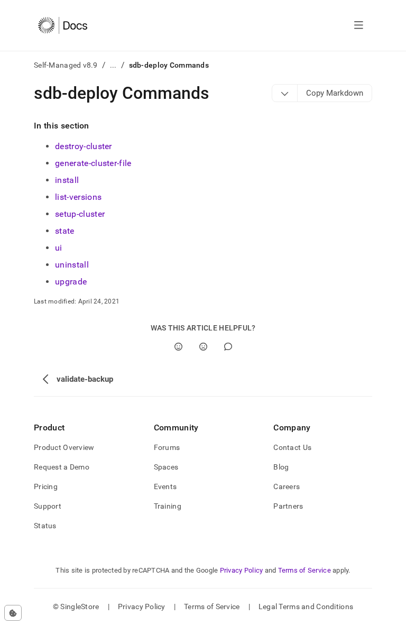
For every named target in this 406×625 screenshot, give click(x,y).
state (65, 231)
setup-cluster (80, 214)
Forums (167, 447)
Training (167, 506)
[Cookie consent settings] (13, 613)
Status (45, 525)
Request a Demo (61, 467)
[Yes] (178, 346)
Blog (281, 467)
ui (58, 248)
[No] (203, 346)
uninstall (72, 265)
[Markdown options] (285, 93)
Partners (288, 506)
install (67, 180)
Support (47, 506)
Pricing (46, 486)
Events (165, 486)
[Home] (62, 25)
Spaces (166, 467)
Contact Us (292, 447)
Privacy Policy (241, 570)
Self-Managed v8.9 (66, 65)
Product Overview (64, 447)
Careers (286, 486)
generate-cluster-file (93, 163)
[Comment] (228, 346)
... (113, 65)
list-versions (78, 197)
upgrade (71, 282)
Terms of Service (304, 570)
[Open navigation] (358, 25)
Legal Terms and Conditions (306, 606)
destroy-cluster (83, 146)
